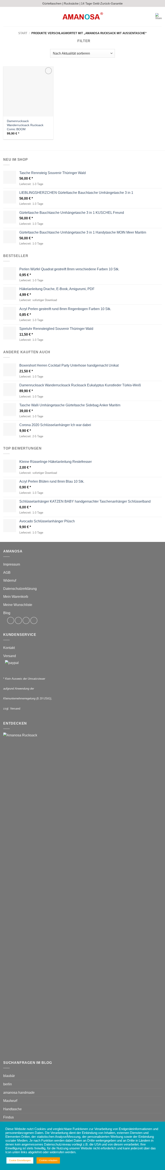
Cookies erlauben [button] (48, 1160)
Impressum (11, 564)
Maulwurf (10, 1101)
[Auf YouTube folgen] (33, 620)
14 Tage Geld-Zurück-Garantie (102, 3)
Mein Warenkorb (15, 596)
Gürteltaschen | (52, 3)
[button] (5, 16)
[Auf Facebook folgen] (10, 620)
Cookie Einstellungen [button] (20, 1160)
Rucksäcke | (72, 3)
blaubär (9, 1076)
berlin (7, 1084)
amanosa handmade (19, 1092)
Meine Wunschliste (17, 605)
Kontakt (9, 648)
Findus (8, 1117)
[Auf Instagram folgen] (18, 620)
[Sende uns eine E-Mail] (26, 620)
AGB (7, 572)
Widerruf (9, 580)
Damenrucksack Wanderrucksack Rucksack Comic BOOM (25, 125)
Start (22, 33)
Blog (6, 613)
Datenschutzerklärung (20, 588)
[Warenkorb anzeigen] (158, 16)
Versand (9, 656)
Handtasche (12, 1109)
